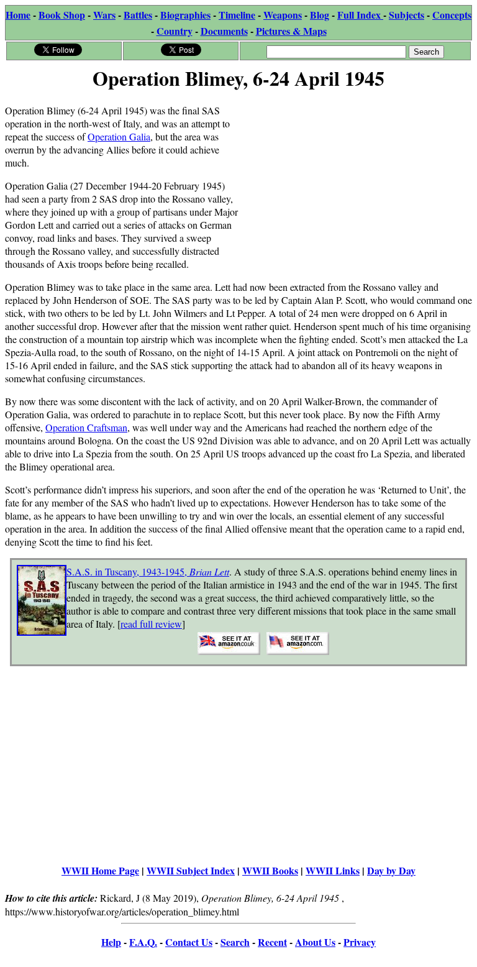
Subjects (406, 14)
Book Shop (62, 14)
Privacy (359, 942)
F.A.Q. (143, 942)
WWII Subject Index (191, 870)
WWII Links (333, 870)
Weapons (282, 14)
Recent (272, 942)
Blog (319, 14)
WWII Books (270, 870)
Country (175, 31)
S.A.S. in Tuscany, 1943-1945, (147, 571)
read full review (151, 623)
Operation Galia (119, 136)
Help (111, 942)
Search (235, 942)
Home (18, 14)
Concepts (451, 14)
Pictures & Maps (291, 31)
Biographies (185, 14)
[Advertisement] (355, 181)
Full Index (360, 14)
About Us (315, 942)
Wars (104, 14)
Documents (224, 31)
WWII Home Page (100, 870)
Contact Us (188, 942)
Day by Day (391, 870)
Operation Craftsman (86, 427)
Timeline (237, 14)
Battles (138, 14)
